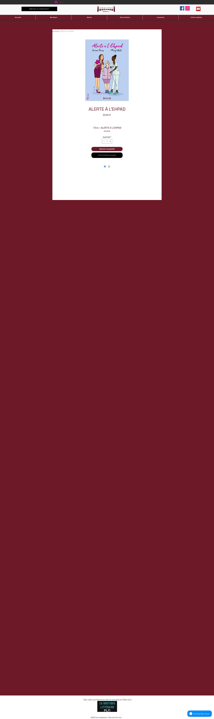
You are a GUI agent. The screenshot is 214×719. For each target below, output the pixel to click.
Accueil (55, 31)
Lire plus (107, 131)
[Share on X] (109, 166)
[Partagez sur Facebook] (105, 166)
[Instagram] (187, 8)
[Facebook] (182, 8)
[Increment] (110, 141)
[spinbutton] (107, 141)
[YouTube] (198, 9)
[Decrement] (103, 141)
